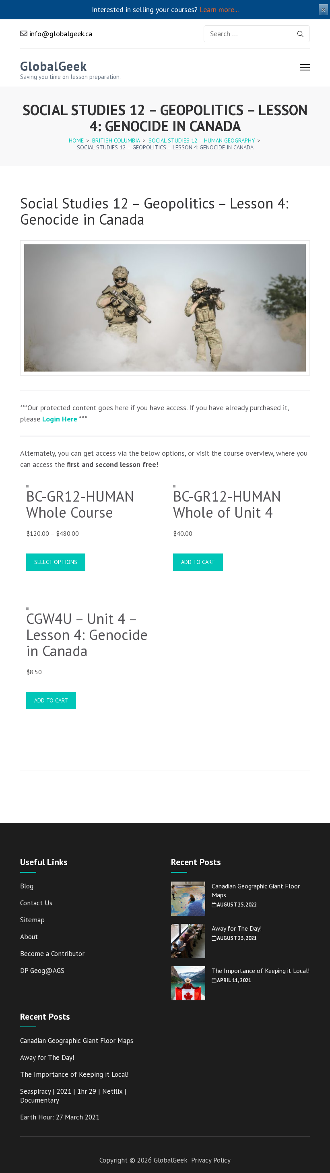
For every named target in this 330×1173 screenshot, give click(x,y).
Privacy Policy (211, 1160)
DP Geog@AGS (42, 970)
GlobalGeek (53, 66)
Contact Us (36, 902)
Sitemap (32, 919)
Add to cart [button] (198, 562)
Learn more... (219, 9)
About (29, 936)
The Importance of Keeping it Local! (260, 970)
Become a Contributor (52, 953)
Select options (55, 562)
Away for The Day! (237, 928)
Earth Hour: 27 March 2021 (59, 1117)
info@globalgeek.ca (59, 33)
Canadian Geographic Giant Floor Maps (76, 1040)
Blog (26, 886)
